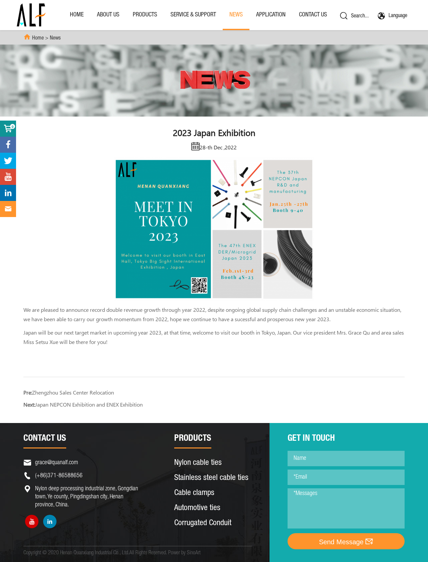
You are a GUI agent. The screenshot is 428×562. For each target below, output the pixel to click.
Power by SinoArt (184, 553)
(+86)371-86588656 (59, 476)
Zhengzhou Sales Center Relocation (73, 392)
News (236, 15)
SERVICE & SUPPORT (193, 15)
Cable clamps (194, 493)
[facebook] (8, 145)
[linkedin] (50, 521)
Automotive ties (197, 508)
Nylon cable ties (198, 463)
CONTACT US (313, 15)
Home (77, 15)
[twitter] (8, 161)
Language (398, 16)
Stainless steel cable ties (211, 478)
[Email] (8, 209)
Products (145, 15)
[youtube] (31, 521)
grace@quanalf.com (56, 463)
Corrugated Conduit (202, 523)
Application (271, 15)
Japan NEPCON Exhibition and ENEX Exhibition (89, 404)
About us (108, 15)
